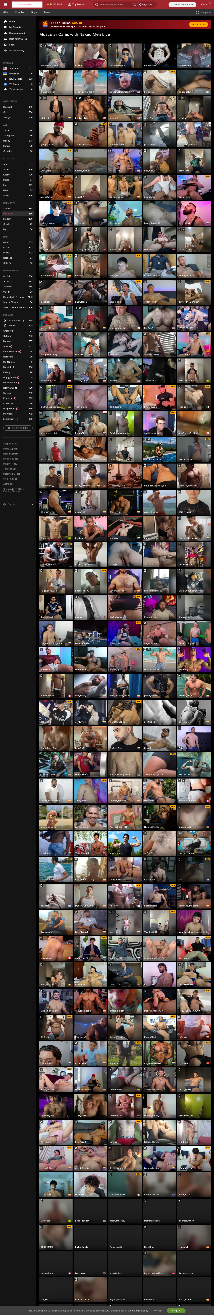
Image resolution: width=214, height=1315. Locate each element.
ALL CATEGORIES (20, 428)
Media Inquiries (10, 459)
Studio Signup (10, 479)
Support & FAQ (10, 444)
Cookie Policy (140, 1310)
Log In (204, 4)
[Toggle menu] (5, 4)
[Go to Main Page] (27, 4)
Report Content (10, 454)
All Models (8, 484)
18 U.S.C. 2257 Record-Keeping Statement (14, 490)
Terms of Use (9, 469)
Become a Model (11, 474)
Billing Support (10, 449)
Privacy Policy (10, 464)
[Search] (134, 4)
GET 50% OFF (199, 24)
